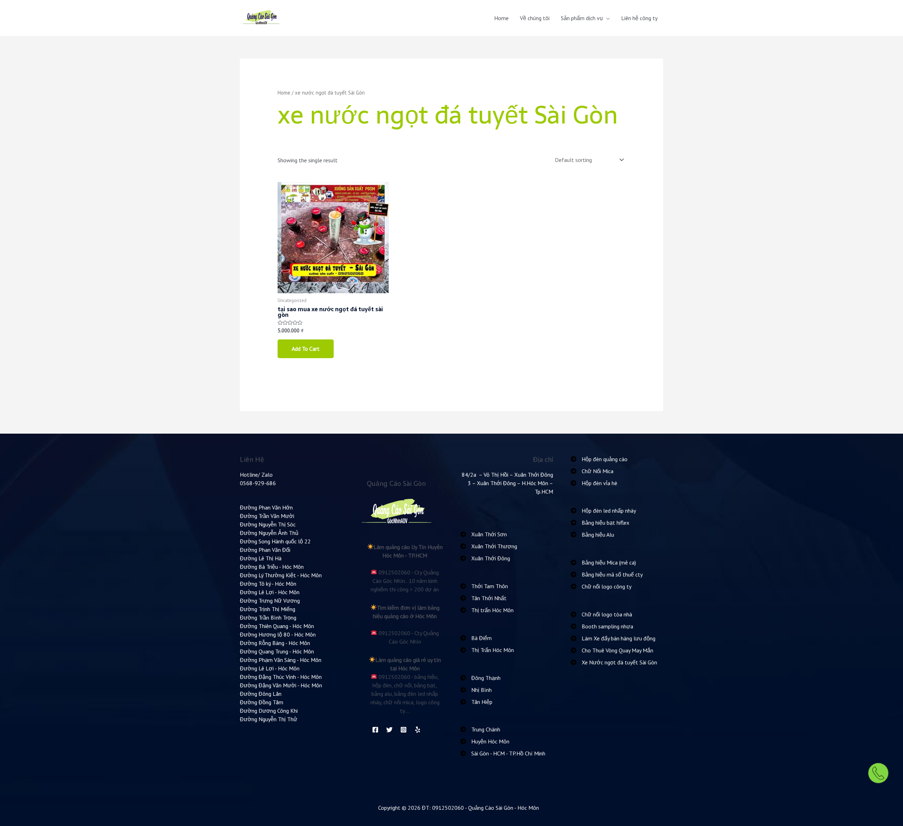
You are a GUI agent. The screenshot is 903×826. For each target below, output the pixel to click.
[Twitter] (389, 729)
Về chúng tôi (535, 18)
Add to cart (306, 348)
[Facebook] (375, 729)
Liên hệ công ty (639, 18)
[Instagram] (403, 729)
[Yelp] (417, 729)
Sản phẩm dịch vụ (582, 18)
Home (501, 18)
